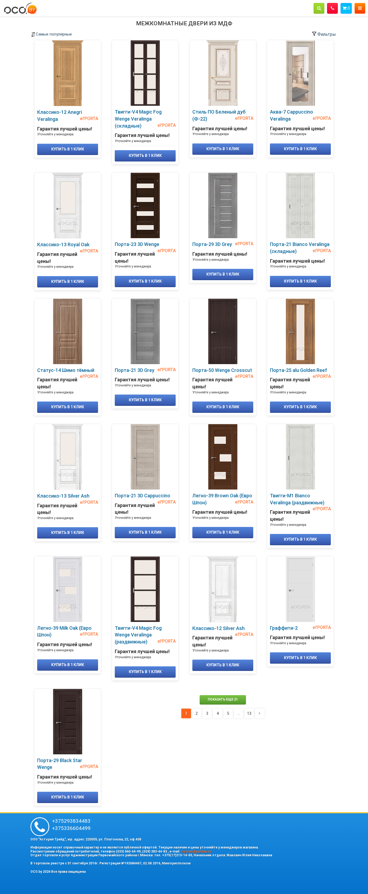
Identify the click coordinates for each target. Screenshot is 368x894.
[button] (319, 8)
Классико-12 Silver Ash (218, 628)
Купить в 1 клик (67, 149)
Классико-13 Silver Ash (63, 496)
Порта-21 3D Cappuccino (142, 495)
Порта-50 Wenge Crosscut (222, 370)
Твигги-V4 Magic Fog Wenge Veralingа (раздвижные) (138, 635)
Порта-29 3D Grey (212, 244)
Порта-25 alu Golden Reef (298, 370)
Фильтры (326, 34)
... (238, 713)
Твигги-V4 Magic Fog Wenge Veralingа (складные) (138, 118)
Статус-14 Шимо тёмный (65, 370)
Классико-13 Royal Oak (63, 244)
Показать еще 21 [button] (223, 699)
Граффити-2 (284, 628)
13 (249, 713)
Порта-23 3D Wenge (137, 244)
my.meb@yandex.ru (196, 851)
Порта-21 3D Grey (134, 370)
